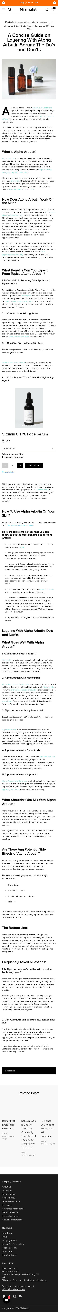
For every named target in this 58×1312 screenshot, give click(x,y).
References (10, 1071)
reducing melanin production (21, 189)
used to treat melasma (19, 336)
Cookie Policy (8, 1198)
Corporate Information (13, 1209)
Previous (3, 2)
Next (54, 2)
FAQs (4, 1237)
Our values (7, 1190)
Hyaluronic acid (9, 730)
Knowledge (7, 1233)
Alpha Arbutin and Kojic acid (14, 781)
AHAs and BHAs (46, 589)
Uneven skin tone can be (13, 362)
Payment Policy (9, 1248)
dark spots (26, 295)
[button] (9, 9)
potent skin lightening (42, 108)
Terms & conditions (11, 1201)
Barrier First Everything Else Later (8, 1124)
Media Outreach (10, 1212)
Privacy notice (9, 1194)
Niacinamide (48, 687)
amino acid (16, 181)
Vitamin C (6, 660)
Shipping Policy (9, 1240)
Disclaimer (7, 1205)
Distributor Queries (11, 1216)
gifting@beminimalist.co (13, 1289)
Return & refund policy (13, 1244)
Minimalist (24, 1308)
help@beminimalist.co (36, 1280)
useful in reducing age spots (18, 301)
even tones (7, 701)
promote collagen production (24, 690)
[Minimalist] (28, 9)
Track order (7, 1251)
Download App (9, 1255)
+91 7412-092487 (10, 1271)
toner (21, 547)
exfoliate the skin (47, 757)
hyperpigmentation (10, 789)
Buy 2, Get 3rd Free (29, 3)
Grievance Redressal (12, 1219)
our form (13, 1280)
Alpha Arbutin (8, 158)
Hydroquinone (42, 490)
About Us (6, 1187)
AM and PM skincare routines (20, 525)
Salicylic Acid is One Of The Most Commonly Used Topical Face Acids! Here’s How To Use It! (28, 1134)
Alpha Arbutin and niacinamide (15, 684)
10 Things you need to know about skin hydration (47, 1128)
